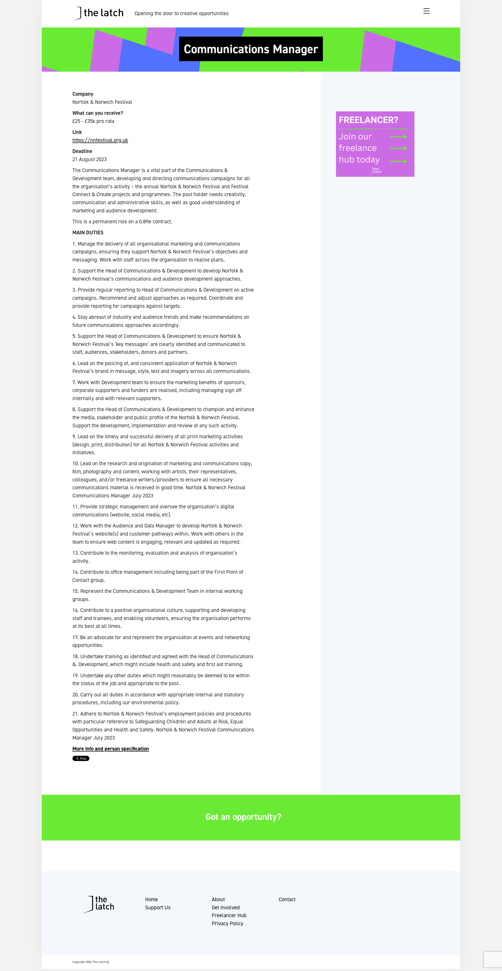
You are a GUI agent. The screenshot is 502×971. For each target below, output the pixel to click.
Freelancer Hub (229, 915)
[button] (9, 964)
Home (151, 899)
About (218, 899)
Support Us (158, 907)
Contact (287, 899)
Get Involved (226, 907)
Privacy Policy (227, 923)
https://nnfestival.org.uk (100, 140)
